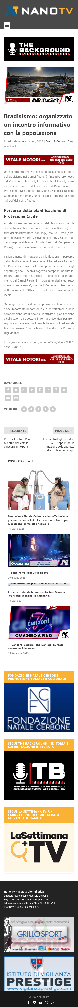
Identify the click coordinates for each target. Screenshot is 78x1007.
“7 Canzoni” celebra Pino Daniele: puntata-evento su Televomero (36, 646)
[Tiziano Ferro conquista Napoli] (39, 550)
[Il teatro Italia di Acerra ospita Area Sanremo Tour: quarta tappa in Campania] (39, 584)
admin (22, 141)
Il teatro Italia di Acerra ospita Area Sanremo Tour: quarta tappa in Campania (37, 593)
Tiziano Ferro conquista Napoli (28, 572)
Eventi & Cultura (55, 141)
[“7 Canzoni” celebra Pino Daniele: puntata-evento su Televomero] (39, 622)
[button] (39, 49)
